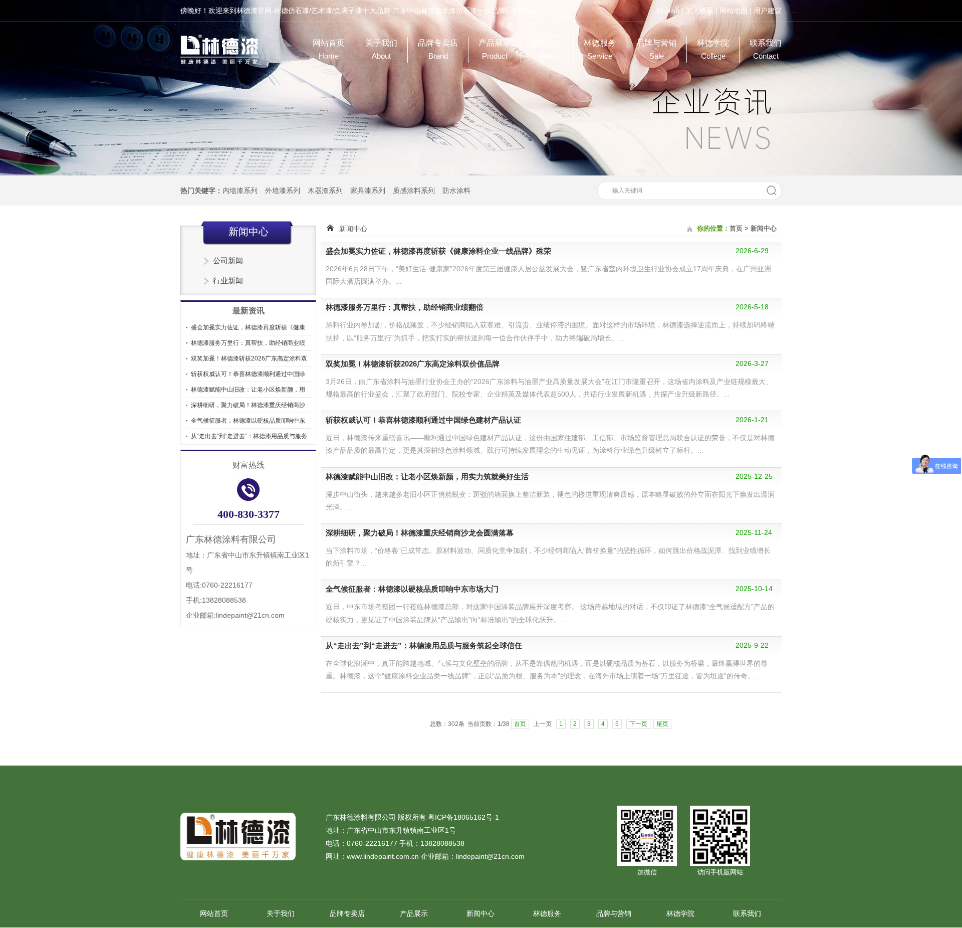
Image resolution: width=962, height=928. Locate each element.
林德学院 (713, 49)
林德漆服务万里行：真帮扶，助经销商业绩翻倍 (405, 307)
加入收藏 (699, 11)
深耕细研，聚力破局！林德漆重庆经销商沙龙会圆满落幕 (420, 532)
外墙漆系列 (282, 191)
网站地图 (733, 11)
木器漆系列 (325, 191)
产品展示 (494, 49)
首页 (736, 228)
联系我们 (766, 49)
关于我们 (381, 49)
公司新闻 (228, 260)
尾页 (662, 723)
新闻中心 (547, 49)
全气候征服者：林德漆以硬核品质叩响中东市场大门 (412, 589)
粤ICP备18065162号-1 (463, 817)
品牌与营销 (656, 49)
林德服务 (600, 49)
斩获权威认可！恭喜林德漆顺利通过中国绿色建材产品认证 (423, 420)
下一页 (638, 723)
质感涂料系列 (414, 191)
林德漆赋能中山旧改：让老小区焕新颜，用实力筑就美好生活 (427, 476)
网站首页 (329, 49)
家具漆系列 (367, 191)
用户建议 (768, 11)
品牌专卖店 (438, 49)
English (667, 11)
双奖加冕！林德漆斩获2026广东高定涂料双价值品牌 (413, 363)
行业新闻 (228, 280)
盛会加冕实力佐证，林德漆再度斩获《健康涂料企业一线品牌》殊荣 (438, 251)
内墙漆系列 (240, 191)
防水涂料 (456, 191)
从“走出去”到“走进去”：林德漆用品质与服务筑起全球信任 (424, 645)
